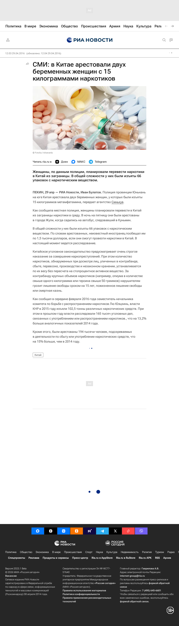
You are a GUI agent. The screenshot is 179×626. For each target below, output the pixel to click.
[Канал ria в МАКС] (37, 531)
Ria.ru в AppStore (102, 557)
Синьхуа (117, 202)
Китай (38, 355)
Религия (147, 552)
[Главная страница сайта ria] (89, 40)
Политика (10, 552)
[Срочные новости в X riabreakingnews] (128, 531)
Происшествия (73, 552)
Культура (111, 552)
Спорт (88, 552)
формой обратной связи (134, 601)
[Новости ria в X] (115, 531)
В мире (56, 552)
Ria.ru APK (145, 557)
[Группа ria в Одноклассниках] (76, 531)
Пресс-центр (80, 557)
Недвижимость (130, 552)
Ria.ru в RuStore (125, 557)
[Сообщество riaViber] (141, 531)
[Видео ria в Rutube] (89, 531)
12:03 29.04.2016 (15, 53)
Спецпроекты (16, 557)
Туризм (159, 552)
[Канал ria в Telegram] (102, 531)
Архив (167, 557)
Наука (99, 552)
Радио (171, 552)
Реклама (33, 557)
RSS (157, 557)
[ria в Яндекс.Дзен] (50, 531)
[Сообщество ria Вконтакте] (63, 531)
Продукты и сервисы (56, 557)
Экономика (42, 552)
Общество (26, 552)
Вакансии (11, 575)
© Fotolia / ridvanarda (43, 152)
